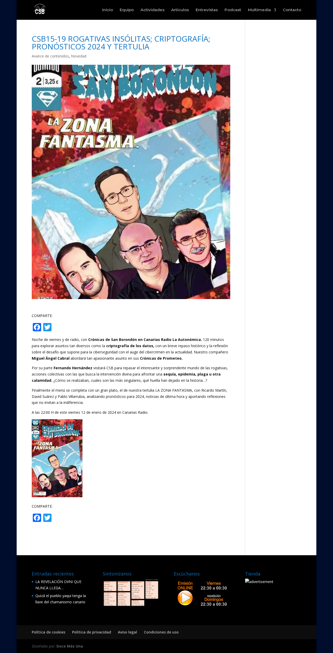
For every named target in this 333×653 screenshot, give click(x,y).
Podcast (233, 10)
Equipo (127, 10)
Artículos (180, 10)
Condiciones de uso (161, 632)
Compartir (73, 328)
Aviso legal (127, 632)
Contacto (292, 10)
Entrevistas (207, 10)
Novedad (78, 56)
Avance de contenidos (50, 56)
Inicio (107, 10)
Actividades (152, 10)
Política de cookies (48, 632)
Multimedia (259, 10)
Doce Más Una (69, 646)
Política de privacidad (91, 632)
